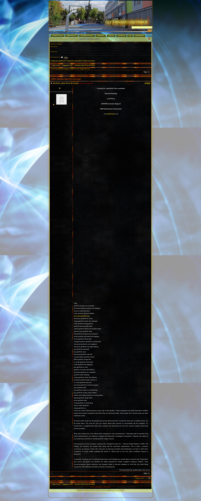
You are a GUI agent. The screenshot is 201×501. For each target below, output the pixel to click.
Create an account (88, 61)
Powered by (80, 490)
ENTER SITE (111, 114)
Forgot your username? (74, 61)
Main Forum (63, 39)
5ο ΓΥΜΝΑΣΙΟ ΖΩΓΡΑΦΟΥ (126, 22)
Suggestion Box (73, 39)
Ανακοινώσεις (71, 35)
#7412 (147, 83)
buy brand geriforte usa (81, 316)
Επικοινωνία (139, 35)
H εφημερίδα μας (86, 35)
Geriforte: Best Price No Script (85, 65)
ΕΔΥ (130, 35)
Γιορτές (111, 35)
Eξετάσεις (121, 35)
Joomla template (93, 499)
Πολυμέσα (100, 35)
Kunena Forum (90, 490)
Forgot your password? (58, 61)
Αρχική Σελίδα (57, 35)
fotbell (110, 499)
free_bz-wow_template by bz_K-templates (110, 490)
